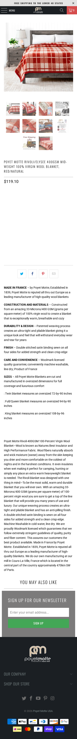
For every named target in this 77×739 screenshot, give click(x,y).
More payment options (38, 250)
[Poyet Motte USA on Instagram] (52, 698)
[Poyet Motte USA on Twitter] (24, 698)
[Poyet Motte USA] (38, 10)
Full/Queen (26, 199)
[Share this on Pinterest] (43, 274)
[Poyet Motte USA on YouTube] (38, 698)
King (44, 199)
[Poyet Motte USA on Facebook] (31, 698)
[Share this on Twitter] (21, 274)
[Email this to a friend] (53, 274)
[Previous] (8, 62)
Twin (9, 199)
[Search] (62, 10)
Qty (6, 210)
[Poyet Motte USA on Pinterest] (45, 698)
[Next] (69, 62)
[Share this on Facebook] (32, 274)
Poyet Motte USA (43, 711)
